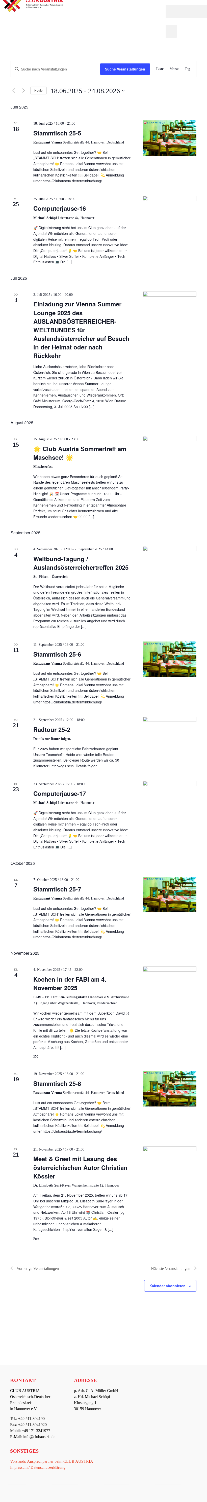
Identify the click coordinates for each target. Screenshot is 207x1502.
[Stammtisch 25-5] (169, 138)
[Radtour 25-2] (169, 736)
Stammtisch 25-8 (57, 1083)
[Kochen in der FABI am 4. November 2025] (169, 987)
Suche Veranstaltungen (125, 68)
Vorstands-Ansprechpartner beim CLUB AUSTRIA (51, 1461)
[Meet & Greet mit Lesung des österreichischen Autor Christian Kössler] (169, 1162)
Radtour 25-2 (51, 729)
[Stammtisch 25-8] (169, 1088)
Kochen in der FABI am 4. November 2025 (69, 983)
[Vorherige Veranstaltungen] (14, 91)
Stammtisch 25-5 (57, 133)
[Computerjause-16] (169, 211)
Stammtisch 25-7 (57, 889)
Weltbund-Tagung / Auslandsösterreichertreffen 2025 (80, 562)
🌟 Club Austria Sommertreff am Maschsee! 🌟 (79, 452)
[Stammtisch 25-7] (169, 894)
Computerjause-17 (59, 793)
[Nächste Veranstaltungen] (23, 91)
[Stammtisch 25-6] (169, 659)
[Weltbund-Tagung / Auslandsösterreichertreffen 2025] (169, 565)
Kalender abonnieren (167, 1285)
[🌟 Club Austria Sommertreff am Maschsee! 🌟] (169, 454)
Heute (38, 90)
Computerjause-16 (59, 208)
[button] (186, 11)
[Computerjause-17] (169, 796)
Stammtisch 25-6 (57, 654)
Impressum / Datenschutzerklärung (37, 1467)
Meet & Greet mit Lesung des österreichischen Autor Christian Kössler (80, 1167)
